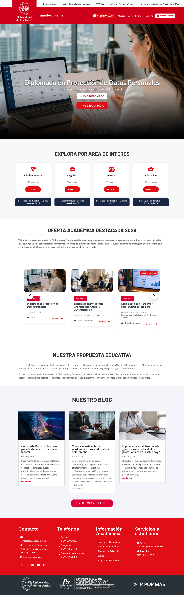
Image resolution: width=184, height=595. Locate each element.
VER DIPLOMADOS (105, 16)
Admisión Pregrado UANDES (122, 4)
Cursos (130, 16)
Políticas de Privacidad (109, 551)
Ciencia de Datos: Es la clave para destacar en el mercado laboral (39, 449)
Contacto (149, 16)
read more (26, 481)
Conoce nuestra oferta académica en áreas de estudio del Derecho (91, 449)
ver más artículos (92, 503)
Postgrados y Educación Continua (76, 4)
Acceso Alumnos (167, 16)
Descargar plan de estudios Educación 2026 (150, 202)
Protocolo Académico (108, 546)
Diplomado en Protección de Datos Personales (92, 82)
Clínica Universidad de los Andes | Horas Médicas (161, 4)
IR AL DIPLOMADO (92, 105)
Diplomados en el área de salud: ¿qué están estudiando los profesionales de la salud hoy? (142, 449)
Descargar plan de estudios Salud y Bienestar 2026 (33, 202)
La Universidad (49, 4)
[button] (154, 295)
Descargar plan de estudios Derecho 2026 (111, 202)
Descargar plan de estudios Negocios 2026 (72, 202)
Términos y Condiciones (109, 541)
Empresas (139, 16)
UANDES (100, 4)
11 (104, 132)
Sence (101, 555)
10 (101, 132)
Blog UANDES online (108, 560)
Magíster (121, 16)
